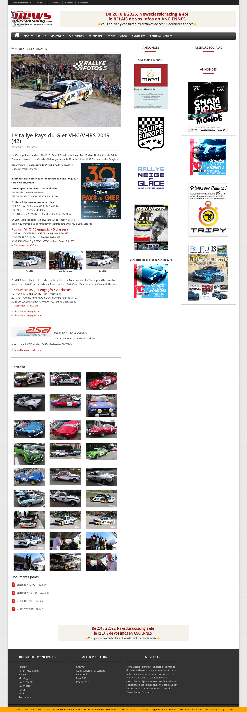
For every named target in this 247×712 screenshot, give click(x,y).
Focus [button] (111, 36)
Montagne (25, 678)
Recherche (83, 2)
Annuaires (25, 697)
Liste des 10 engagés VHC (27, 311)
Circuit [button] (28, 36)
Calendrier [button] (95, 36)
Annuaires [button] (138, 36)
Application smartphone (90, 670)
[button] (16, 36)
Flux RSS (41, 2)
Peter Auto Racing (29, 670)
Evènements (26, 682)
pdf (40, 245)
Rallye (29, 48)
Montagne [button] (57, 36)
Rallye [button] (41, 36)
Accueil (18, 48)
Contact (69, 2)
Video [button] (123, 36)
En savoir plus (213, 709)
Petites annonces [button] (161, 36)
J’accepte (228, 709)
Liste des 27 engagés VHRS (28, 315)
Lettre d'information (21, 2)
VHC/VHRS (41, 48)
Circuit (23, 667)
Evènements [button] (76, 36)
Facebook (54, 2)
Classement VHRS (23, 305)
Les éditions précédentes (27, 350)
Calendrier (25, 685)
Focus (22, 689)
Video (22, 693)
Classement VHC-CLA (25, 245)
